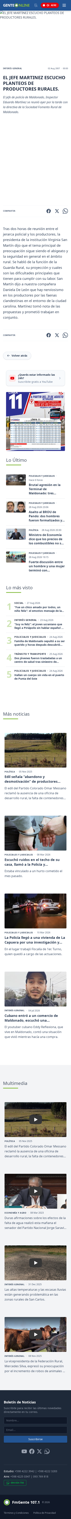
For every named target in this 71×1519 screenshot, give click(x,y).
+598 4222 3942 (24, 1471)
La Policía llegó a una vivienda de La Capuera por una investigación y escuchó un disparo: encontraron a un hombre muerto (35, 940)
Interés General (12, 68)
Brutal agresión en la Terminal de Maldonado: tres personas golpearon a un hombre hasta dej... (46, 489)
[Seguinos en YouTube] (24, 1451)
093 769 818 (40, 1476)
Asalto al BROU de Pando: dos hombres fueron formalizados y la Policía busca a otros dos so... (46, 516)
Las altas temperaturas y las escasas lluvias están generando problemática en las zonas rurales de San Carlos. (35, 1294)
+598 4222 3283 (47, 1471)
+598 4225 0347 (20, 1476)
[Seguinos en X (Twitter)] (39, 1451)
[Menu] (64, 5)
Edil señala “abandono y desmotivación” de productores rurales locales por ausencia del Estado (31, 779)
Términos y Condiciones (16, 1512)
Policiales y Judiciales (42, 476)
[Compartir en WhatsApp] (65, 211)
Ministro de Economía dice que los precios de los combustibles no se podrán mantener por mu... (46, 539)
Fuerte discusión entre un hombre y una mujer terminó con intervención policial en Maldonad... (47, 566)
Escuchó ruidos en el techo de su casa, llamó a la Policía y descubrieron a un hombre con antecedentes (32, 862)
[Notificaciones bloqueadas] (35, 5)
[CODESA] (35, 421)
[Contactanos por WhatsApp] (47, 1451)
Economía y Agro (15, 1212)
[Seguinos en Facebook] (31, 1451)
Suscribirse (35, 1439)
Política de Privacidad (44, 1512)
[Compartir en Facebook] (48, 211)
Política (33, 530)
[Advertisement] (35, 161)
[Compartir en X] (57, 211)
